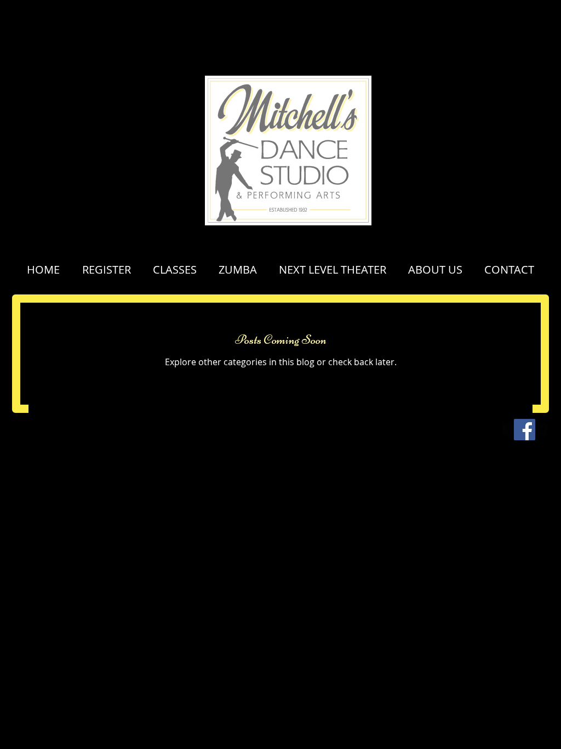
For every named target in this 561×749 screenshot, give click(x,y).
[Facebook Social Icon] (524, 429)
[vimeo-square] (540, 429)
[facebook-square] (509, 429)
